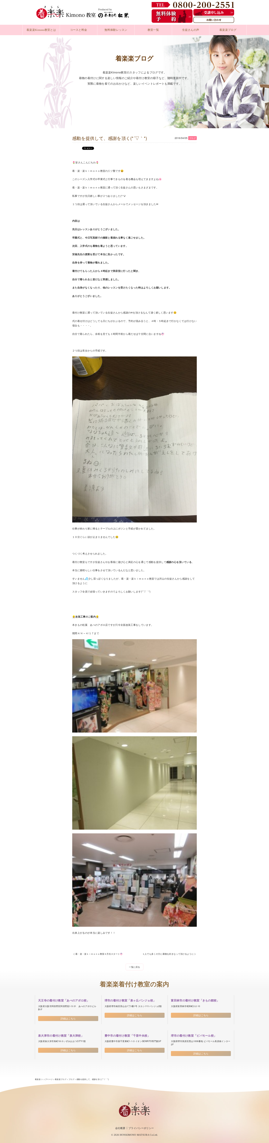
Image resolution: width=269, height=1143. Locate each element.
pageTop (264, 1138)
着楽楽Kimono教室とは (41, 29)
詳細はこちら (68, 1018)
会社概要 (120, 1128)
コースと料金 (78, 29)
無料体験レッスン (115, 29)
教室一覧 (153, 29)
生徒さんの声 (190, 29)
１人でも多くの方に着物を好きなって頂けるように (168, 953)
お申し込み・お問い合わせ (258, 1123)
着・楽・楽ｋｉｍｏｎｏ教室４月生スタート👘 (99, 953)
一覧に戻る (134, 966)
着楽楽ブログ (227, 29)
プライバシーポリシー (141, 1128)
